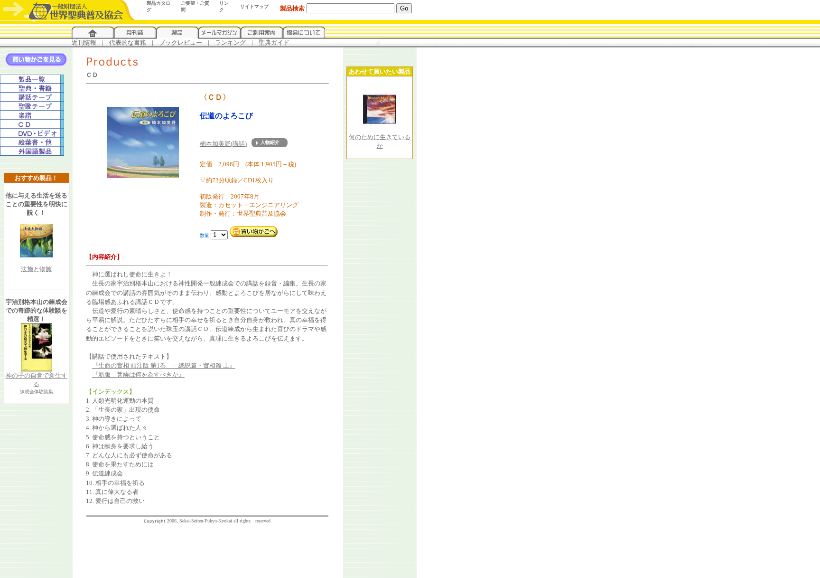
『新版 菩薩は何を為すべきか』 (138, 374)
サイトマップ (254, 6)
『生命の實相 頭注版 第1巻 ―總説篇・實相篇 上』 (163, 365)
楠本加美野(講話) (223, 143)
